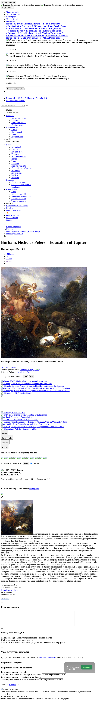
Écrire (26, 464)
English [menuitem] (17, 98)
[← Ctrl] (16, 393)
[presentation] (52, 263)
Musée (12, 111)
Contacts (23, 696)
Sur (18, 696)
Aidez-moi (5, 696)
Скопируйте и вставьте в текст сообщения (20, 680)
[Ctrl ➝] (13, 412)
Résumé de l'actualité (15, 89)
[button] (13, 12)
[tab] (10, 254)
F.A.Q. (13, 696)
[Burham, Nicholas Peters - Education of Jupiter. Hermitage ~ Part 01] (44, 357)
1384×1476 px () (30, 370)
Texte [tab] (9, 259)
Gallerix (12, 685)
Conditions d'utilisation (27, 699)
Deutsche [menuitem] (39, 98)
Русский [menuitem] (10, 98)
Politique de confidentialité (48, 699)
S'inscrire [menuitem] (21, 100)
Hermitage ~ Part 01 (24, 372)
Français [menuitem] (31, 98)
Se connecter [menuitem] (11, 100)
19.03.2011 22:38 (8, 475)
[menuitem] (45, 98)
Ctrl (25, 377)
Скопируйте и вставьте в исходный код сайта (21, 675)
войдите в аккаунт (47, 657)
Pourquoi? (34, 489)
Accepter (86, 667)
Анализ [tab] (9, 261)
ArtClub (13, 140)
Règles (15, 699)
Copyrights (64, 699)
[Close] (27, 105)
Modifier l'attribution (9, 367)
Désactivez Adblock (9, 590)
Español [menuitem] (24, 98)
